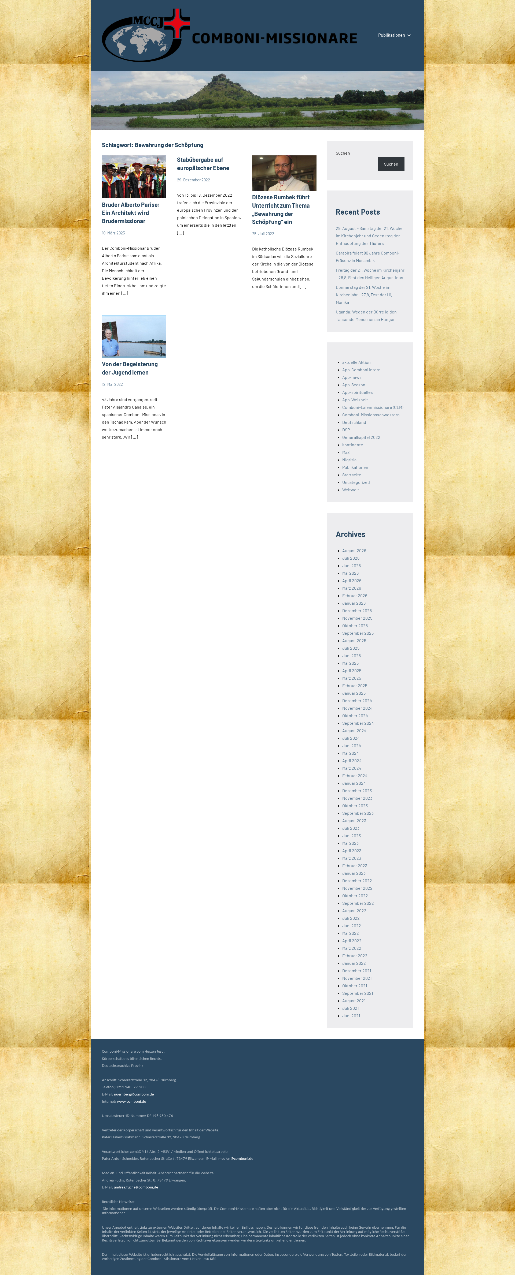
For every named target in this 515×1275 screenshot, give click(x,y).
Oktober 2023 (355, 805)
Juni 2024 (351, 745)
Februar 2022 (354, 955)
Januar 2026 (354, 602)
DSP (346, 429)
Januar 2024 (354, 783)
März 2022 (351, 948)
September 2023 (358, 813)
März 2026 (351, 587)
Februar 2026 (354, 595)
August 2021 (354, 1000)
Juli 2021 (350, 1008)
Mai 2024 (350, 753)
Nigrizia (349, 459)
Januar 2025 (354, 693)
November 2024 (357, 708)
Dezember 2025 (357, 610)
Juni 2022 (351, 925)
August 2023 (354, 820)
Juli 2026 (350, 557)
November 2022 (357, 888)
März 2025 (351, 678)
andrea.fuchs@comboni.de (136, 1188)
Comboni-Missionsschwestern (371, 414)
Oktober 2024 (355, 715)
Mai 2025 (350, 662)
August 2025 (354, 640)
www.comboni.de (131, 1102)
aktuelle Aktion (356, 362)
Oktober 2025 (355, 625)
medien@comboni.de (235, 1159)
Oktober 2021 (354, 985)
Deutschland (354, 422)
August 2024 (354, 730)
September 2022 (358, 903)
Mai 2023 (350, 843)
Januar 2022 (354, 963)
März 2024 (351, 768)
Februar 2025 (354, 685)
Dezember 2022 (357, 880)
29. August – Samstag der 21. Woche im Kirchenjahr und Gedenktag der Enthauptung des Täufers (369, 236)
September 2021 (357, 993)
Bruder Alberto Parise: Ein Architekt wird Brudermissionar (131, 213)
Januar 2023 (354, 873)
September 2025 (358, 632)
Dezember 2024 (357, 700)
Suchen (343, 152)
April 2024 (352, 760)
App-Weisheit (355, 399)
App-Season (353, 384)
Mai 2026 (350, 572)
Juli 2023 (350, 828)
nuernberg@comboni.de (134, 1095)
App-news (352, 377)
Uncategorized (356, 482)
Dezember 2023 (357, 790)
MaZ (346, 452)
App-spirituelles (357, 392)
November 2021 (357, 978)
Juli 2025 (350, 647)
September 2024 (358, 723)
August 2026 (354, 550)
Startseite (351, 474)
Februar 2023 (354, 865)
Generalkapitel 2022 (361, 437)
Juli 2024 (351, 738)
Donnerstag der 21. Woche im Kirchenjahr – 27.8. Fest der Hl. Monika (364, 295)
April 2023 (351, 850)
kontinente (352, 444)
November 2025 (357, 617)
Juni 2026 (351, 565)
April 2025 (351, 670)
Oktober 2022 (355, 895)
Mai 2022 (350, 933)
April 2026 (351, 580)
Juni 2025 (351, 655)
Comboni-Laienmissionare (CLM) (372, 407)
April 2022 (352, 940)
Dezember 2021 (356, 970)
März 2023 (351, 858)
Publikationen (391, 35)
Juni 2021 (351, 1015)
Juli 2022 (351, 918)
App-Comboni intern (361, 369)
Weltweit (350, 489)
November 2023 (357, 798)
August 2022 (354, 910)
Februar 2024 (354, 775)
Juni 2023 (351, 835)
